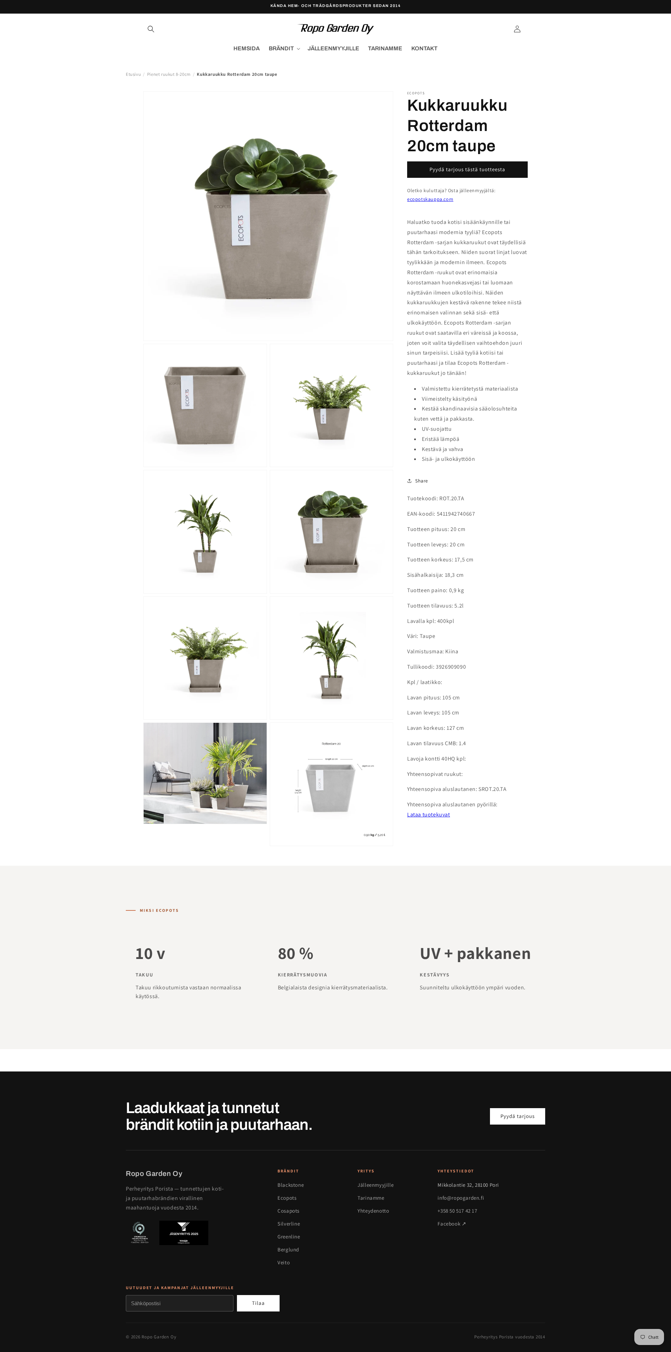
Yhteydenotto (373, 1210)
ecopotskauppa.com (430, 199)
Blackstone (290, 1185)
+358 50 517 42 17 (457, 1210)
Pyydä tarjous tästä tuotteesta (467, 169)
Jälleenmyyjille (376, 1185)
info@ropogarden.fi (461, 1197)
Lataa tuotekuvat (428, 814)
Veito (283, 1262)
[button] (151, 29)
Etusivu (133, 74)
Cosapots (288, 1210)
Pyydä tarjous (517, 1116)
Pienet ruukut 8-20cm (169, 74)
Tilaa (258, 1303)
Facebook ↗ (452, 1223)
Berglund (288, 1249)
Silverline (288, 1223)
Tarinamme (371, 1197)
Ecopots (286, 1197)
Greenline (288, 1236)
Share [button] (421, 481)
